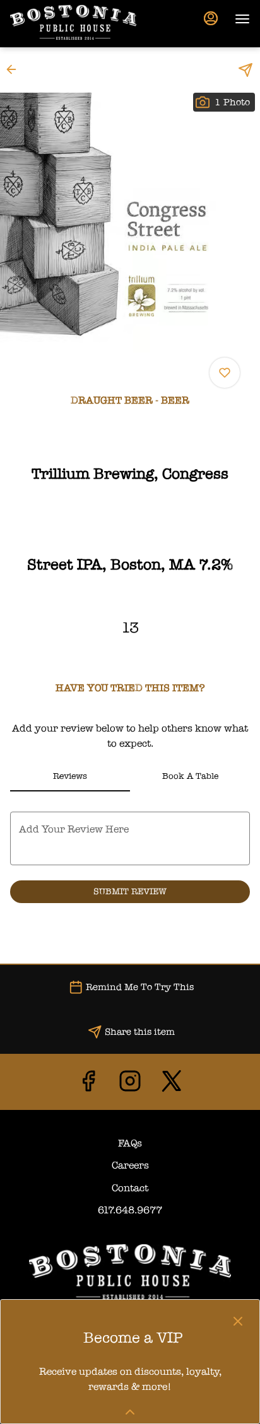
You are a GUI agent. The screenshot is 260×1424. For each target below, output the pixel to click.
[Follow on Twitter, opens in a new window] (171, 1085)
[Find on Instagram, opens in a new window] (130, 1085)
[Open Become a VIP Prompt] (130, 1412)
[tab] (70, 776)
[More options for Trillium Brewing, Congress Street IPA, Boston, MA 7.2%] (225, 373)
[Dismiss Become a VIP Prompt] (238, 1321)
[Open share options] (245, 70)
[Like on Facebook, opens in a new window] (88, 1085)
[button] (15, 69)
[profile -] (210, 18)
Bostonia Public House (130, 1272)
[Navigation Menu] (242, 19)
